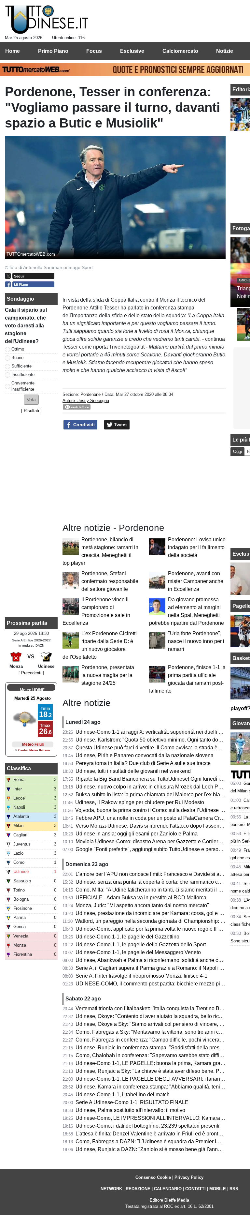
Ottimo (17, 349)
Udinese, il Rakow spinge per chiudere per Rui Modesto (139, 802)
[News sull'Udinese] (47, 20)
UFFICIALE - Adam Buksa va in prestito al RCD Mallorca (141, 897)
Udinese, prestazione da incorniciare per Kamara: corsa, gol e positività (158, 913)
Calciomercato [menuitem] (180, 51)
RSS (233, 1188)
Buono (17, 357)
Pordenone (90, 394)
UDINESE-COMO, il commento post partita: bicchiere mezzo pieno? (154, 983)
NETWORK (111, 1188)
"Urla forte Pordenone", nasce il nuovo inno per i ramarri (196, 641)
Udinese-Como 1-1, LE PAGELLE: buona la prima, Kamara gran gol (154, 1063)
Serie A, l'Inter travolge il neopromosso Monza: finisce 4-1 (141, 976)
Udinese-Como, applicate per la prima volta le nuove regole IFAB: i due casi (163, 929)
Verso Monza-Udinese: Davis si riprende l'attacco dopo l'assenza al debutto (162, 826)
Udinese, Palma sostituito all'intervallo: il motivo (130, 1110)
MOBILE (217, 1188)
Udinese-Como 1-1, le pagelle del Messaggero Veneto (138, 952)
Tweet (120, 424)
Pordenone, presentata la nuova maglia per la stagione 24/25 (107, 675)
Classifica (19, 768)
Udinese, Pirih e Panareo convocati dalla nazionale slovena (145, 755)
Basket (241, 658)
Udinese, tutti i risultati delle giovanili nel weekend (133, 771)
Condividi (83, 424)
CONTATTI (195, 1188)
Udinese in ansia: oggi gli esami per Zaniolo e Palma (137, 833)
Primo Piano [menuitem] (53, 51)
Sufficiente (21, 366)
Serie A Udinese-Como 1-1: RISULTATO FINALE (132, 1102)
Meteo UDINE (32, 690)
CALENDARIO (168, 1188)
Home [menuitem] (12, 51)
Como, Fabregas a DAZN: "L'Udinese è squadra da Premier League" (155, 1141)
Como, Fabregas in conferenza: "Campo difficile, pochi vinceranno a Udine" (163, 1039)
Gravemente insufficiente (23, 386)
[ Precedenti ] (31, 672)
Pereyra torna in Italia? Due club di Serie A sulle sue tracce (143, 763)
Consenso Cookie (153, 1177)
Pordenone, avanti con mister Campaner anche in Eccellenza (195, 581)
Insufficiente (23, 374)
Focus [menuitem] (94, 51)
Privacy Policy (188, 1177)
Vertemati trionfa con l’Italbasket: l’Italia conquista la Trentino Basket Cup (159, 1008)
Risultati (31, 410)
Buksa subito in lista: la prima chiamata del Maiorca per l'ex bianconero (157, 794)
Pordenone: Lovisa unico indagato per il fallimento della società (197, 547)
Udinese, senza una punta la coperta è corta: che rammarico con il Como (159, 882)
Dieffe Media (176, 1200)
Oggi (237, 451)
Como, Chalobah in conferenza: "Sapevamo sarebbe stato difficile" (152, 1055)
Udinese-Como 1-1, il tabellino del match (123, 1094)
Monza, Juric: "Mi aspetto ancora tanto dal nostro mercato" (142, 905)
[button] (31, 400)
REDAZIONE (138, 1188)
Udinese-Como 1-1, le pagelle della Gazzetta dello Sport (141, 944)
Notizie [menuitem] (224, 51)
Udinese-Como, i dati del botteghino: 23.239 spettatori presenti (147, 1126)
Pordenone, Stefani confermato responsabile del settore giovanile (109, 581)
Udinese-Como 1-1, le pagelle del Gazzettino (127, 936)
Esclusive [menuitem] (132, 51)
